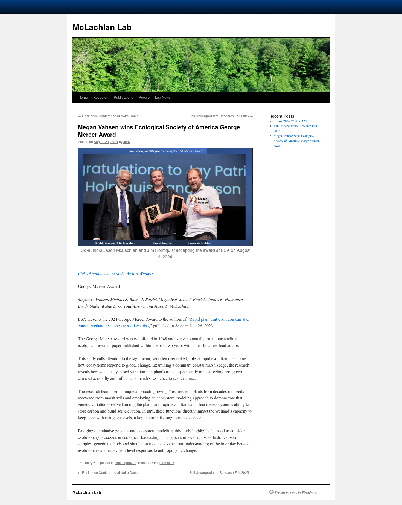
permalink (166, 462)
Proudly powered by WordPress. (296, 492)
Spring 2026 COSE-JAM (290, 121)
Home (83, 97)
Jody (126, 141)
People (144, 97)
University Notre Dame (50, 7)
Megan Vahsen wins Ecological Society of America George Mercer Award (296, 140)
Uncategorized (125, 462)
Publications (123, 97)
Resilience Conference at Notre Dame (108, 115)
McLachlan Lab (102, 27)
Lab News (163, 97)
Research (100, 97)
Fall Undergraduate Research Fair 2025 (221, 115)
